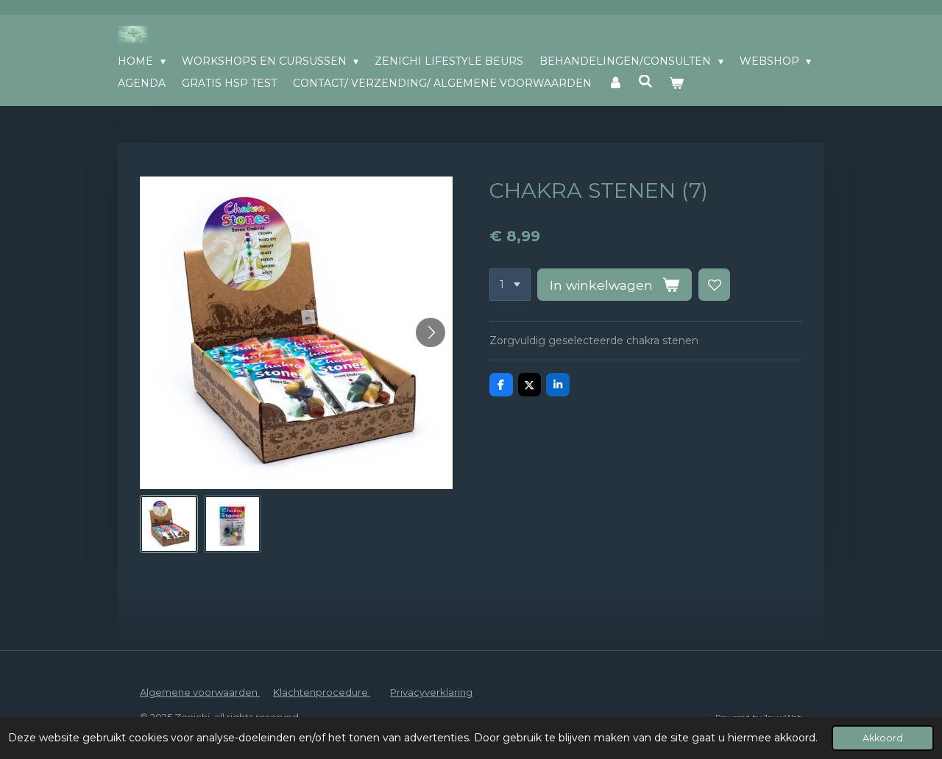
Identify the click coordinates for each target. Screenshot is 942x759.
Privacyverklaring (431, 692)
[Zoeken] (646, 81)
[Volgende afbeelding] (430, 332)
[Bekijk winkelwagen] (676, 83)
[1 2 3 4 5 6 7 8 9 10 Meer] (510, 284)
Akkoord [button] (883, 738)
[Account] (615, 83)
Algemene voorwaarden (200, 692)
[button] (169, 524)
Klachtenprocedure (321, 692)
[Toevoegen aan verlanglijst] (714, 284)
